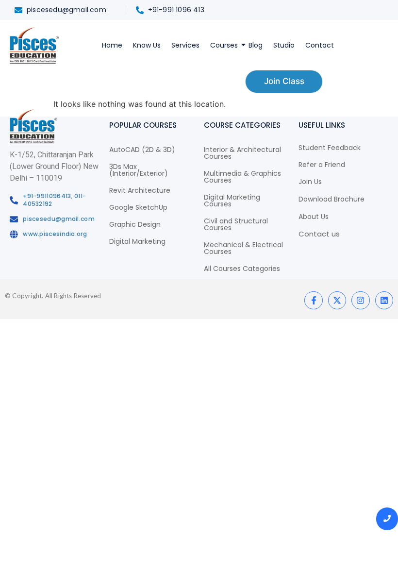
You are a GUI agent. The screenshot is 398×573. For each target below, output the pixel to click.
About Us (313, 216)
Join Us (310, 181)
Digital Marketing (137, 241)
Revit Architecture (139, 190)
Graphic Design (135, 224)
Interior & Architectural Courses (242, 153)
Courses (224, 45)
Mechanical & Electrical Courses (243, 248)
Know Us (147, 45)
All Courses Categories (242, 268)
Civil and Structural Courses (236, 224)
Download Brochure (331, 199)
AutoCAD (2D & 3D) (142, 149)
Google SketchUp (138, 207)
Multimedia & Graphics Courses (242, 177)
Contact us (319, 234)
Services (185, 45)
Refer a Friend (321, 164)
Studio (284, 45)
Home (112, 45)
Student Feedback (329, 147)
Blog (256, 45)
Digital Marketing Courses (232, 200)
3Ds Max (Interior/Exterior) (138, 170)
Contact (319, 45)
